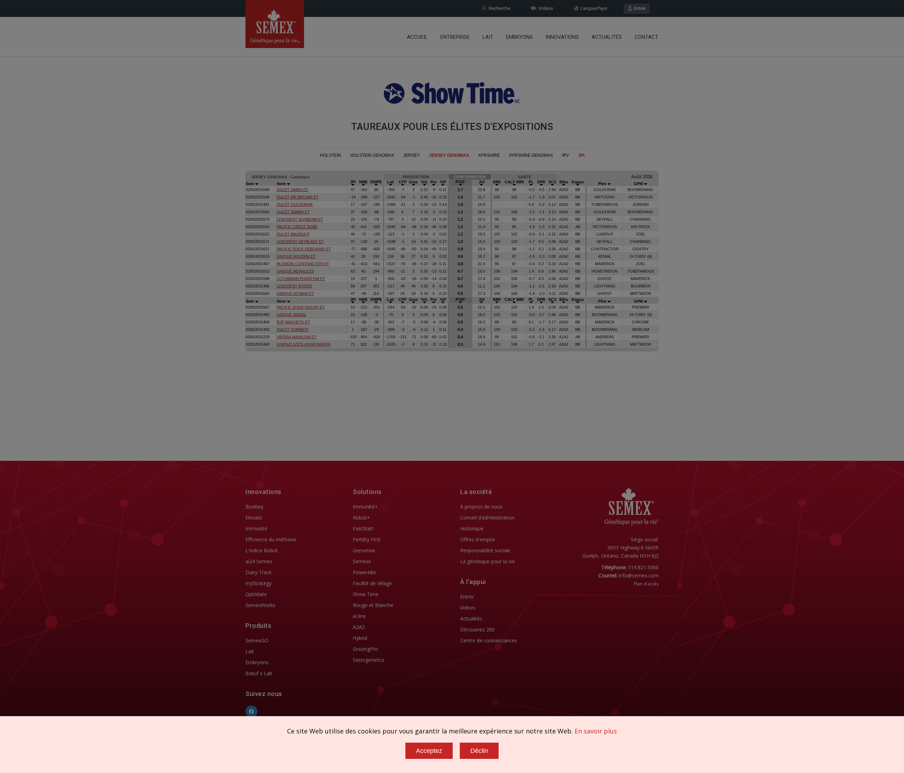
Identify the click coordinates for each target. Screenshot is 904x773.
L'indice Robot (261, 550)
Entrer (639, 8)
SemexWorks (260, 605)
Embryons (519, 37)
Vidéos (544, 8)
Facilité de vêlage (372, 583)
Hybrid (360, 638)
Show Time (366, 594)
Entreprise (455, 37)
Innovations (562, 37)
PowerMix (364, 572)
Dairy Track (258, 572)
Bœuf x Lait (258, 673)
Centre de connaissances (488, 640)
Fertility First (367, 539)
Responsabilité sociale (485, 550)
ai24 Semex (258, 561)
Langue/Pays (592, 8)
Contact (646, 37)
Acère (359, 616)
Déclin (479, 750)
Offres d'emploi (477, 539)
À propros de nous (481, 506)
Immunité (256, 528)
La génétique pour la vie (487, 561)
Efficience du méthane (270, 539)
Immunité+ (365, 506)
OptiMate (256, 594)
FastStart (363, 528)
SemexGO (256, 640)
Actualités (606, 37)
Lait (487, 37)
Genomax (364, 550)
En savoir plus (596, 731)
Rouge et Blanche (373, 605)
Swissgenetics (369, 659)
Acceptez (429, 750)
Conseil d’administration (487, 517)
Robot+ (361, 517)
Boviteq (254, 506)
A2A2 (359, 627)
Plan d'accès (646, 584)
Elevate (253, 517)
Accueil (417, 37)
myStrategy (258, 583)
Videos (467, 607)
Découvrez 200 (477, 629)
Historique (471, 528)
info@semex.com (639, 575)
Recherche (498, 8)
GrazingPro (365, 649)
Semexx (362, 561)
